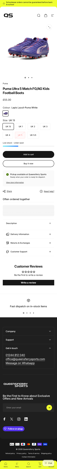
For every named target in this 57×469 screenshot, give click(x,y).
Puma (5, 83)
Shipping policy (46, 453)
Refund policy (10, 453)
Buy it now (28, 163)
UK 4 (8, 135)
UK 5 (20, 135)
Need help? (49, 191)
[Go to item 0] (25, 77)
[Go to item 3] (31, 77)
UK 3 (45, 126)
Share (9, 191)
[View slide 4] (33, 313)
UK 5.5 (33, 135)
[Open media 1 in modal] (49, 27)
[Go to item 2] (28, 77)
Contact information (28, 457)
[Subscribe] (49, 407)
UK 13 (8, 126)
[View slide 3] (30, 313)
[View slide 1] (23, 313)
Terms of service (33, 453)
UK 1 (21, 126)
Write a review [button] (28, 282)
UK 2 (33, 126)
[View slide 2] (26, 313)
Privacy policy (21, 453)
